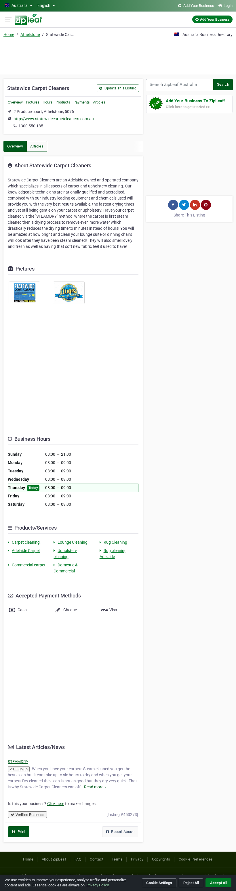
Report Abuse (122, 831)
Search (223, 84)
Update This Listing (120, 88)
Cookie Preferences (196, 859)
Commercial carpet (28, 565)
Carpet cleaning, (26, 542)
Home (8, 34)
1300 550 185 (30, 126)
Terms (117, 859)
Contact (96, 859)
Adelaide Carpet (26, 550)
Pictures (32, 102)
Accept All (218, 883)
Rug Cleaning (115, 542)
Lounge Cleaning (72, 542)
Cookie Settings (159, 883)
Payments (81, 102)
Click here (55, 803)
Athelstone (30, 34)
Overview (15, 102)
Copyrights (161, 859)
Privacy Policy (97, 885)
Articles (99, 102)
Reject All (191, 883)
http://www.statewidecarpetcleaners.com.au (54, 118)
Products (63, 102)
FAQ (78, 859)
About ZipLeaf (54, 859)
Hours (47, 102)
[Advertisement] (118, 57)
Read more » (95, 787)
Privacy (137, 859)
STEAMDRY (18, 761)
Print (20, 831)
